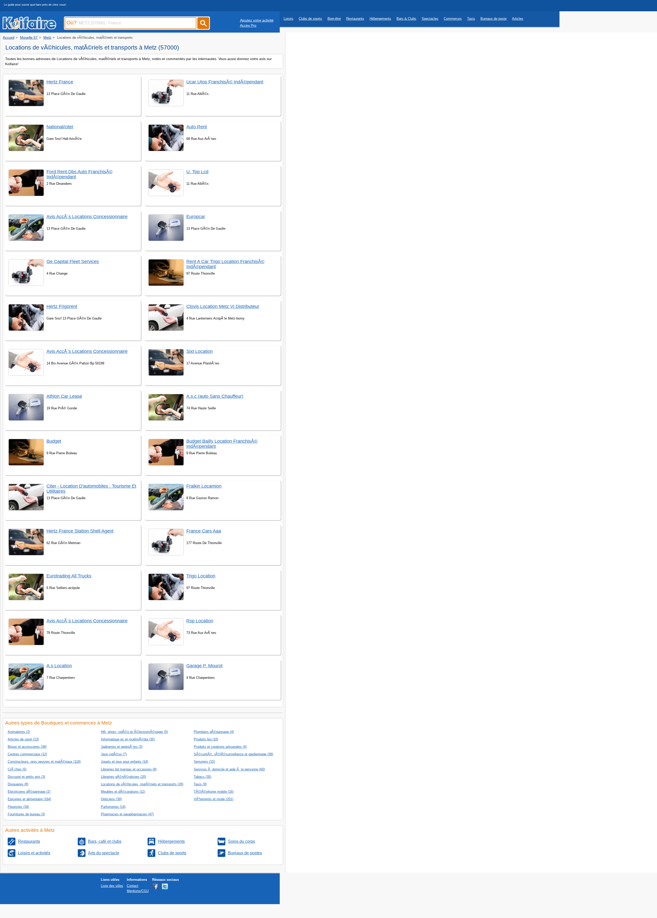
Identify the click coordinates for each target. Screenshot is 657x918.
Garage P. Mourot (204, 665)
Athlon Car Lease (64, 396)
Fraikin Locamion (203, 486)
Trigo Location (200, 575)
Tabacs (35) (202, 777)
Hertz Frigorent (61, 306)
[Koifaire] (29, 27)
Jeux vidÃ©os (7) (114, 754)
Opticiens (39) (111, 799)
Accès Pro (248, 25)
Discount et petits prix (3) (26, 777)
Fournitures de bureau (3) (26, 814)
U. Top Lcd (197, 171)
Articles (517, 19)
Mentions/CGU (138, 891)
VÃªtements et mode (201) (213, 799)
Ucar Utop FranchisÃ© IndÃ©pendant (224, 81)
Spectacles (430, 19)
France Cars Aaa (203, 531)
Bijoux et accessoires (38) (27, 747)
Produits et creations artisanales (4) (220, 747)
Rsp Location (199, 620)
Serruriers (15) (204, 762)
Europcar (195, 216)
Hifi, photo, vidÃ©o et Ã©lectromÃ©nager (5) (134, 732)
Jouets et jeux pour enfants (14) (124, 762)
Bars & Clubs (406, 19)
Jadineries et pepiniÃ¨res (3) (121, 747)
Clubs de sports (310, 19)
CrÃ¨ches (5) (17, 769)
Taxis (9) (200, 784)
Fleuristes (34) (18, 807)
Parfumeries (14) (113, 807)
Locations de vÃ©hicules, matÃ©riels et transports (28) (142, 784)
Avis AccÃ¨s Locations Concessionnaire (87, 216)
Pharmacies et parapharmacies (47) (127, 814)
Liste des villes (112, 886)
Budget (53, 441)
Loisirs (288, 19)
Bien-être (334, 19)
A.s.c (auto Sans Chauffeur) (214, 396)
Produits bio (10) (206, 739)
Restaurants (355, 19)
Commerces (453, 19)
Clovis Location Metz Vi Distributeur (222, 306)
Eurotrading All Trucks (68, 575)
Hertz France (59, 81)
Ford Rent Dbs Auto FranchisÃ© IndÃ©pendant (79, 174)
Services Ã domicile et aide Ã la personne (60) (229, 769)
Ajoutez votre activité (257, 20)
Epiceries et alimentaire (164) (29, 799)
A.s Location (59, 665)
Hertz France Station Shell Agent (79, 531)
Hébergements (380, 19)
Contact (132, 886)
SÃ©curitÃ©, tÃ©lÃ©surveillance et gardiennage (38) (233, 754)
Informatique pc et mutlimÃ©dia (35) (128, 739)
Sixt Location (199, 351)
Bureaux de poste (493, 19)
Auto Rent (196, 126)
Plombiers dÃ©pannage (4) (214, 732)
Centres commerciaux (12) (27, 754)
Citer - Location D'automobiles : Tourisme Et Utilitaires (91, 489)
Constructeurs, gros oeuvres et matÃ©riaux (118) (44, 762)
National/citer (59, 126)
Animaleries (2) (19, 732)
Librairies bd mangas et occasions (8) (129, 769)
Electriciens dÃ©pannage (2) (29, 792)
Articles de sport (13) (23, 739)
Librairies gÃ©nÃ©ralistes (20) (123, 777)
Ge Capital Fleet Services (72, 261)
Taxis (471, 19)
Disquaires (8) (18, 784)
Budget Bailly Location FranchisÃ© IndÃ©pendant (221, 444)
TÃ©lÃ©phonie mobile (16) (214, 792)
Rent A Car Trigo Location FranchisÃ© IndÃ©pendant (225, 264)
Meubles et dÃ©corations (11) (123, 792)
